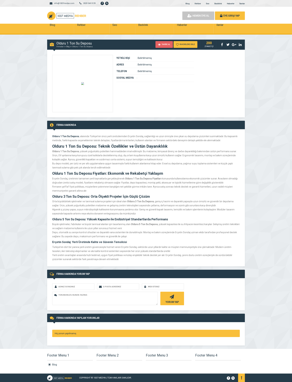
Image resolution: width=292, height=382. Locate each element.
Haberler (230, 4)
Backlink (218, 4)
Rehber (198, 4)
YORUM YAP (172, 302)
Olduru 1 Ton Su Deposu (82, 46)
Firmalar (60, 46)
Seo (207, 4)
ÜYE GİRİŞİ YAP (231, 15)
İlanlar (242, 4)
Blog (188, 4)
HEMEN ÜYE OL (200, 15)
